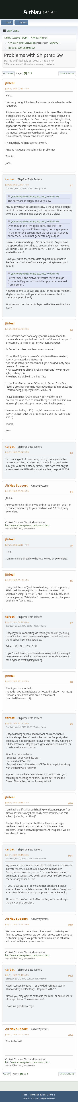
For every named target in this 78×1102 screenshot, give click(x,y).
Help (25, 1094)
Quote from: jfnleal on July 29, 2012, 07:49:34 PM (35, 196)
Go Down (8, 73)
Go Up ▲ (51, 1094)
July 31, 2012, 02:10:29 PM (17, 1034)
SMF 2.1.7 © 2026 (31, 1098)
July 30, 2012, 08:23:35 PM (17, 802)
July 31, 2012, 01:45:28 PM (17, 975)
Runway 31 (54, 42)
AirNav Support (16, 485)
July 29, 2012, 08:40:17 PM (17, 544)
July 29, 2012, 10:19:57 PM (17, 681)
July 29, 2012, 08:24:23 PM (17, 452)
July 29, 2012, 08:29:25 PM (17, 491)
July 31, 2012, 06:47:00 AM (17, 855)
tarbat (10, 179)
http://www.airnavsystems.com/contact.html (27, 525)
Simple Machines (47, 1098)
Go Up (6, 1073)
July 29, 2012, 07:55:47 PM (17, 184)
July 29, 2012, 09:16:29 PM (17, 580)
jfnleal (10, 83)
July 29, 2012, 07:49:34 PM (17, 88)
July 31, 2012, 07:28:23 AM (17, 924)
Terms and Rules (37, 1094)
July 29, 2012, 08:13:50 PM (17, 329)
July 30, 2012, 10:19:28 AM (17, 723)
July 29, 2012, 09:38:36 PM (17, 622)
